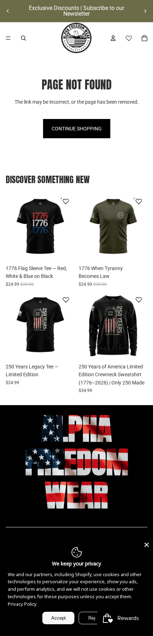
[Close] (146, 544)
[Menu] (8, 38)
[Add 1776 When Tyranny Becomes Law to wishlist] (139, 201)
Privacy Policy (22, 604)
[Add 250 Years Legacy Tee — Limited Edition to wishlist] (66, 300)
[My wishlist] (129, 38)
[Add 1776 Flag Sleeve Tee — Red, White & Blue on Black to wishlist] (66, 201)
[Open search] (23, 38)
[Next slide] (145, 11)
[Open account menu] (113, 38)
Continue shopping (77, 128)
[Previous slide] (8, 11)
